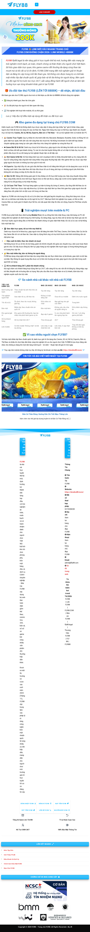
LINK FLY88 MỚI (44, 12)
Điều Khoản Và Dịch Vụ (11, 859)
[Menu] (36, 4)
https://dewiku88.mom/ (72, 350)
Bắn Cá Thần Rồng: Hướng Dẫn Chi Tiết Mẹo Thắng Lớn (45, 414)
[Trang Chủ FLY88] (17, 4)
